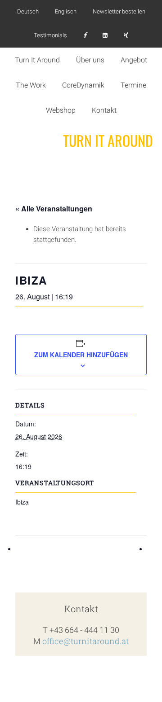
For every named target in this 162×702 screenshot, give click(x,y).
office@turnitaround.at (85, 641)
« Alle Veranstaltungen (53, 208)
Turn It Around (108, 140)
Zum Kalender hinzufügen (81, 354)
